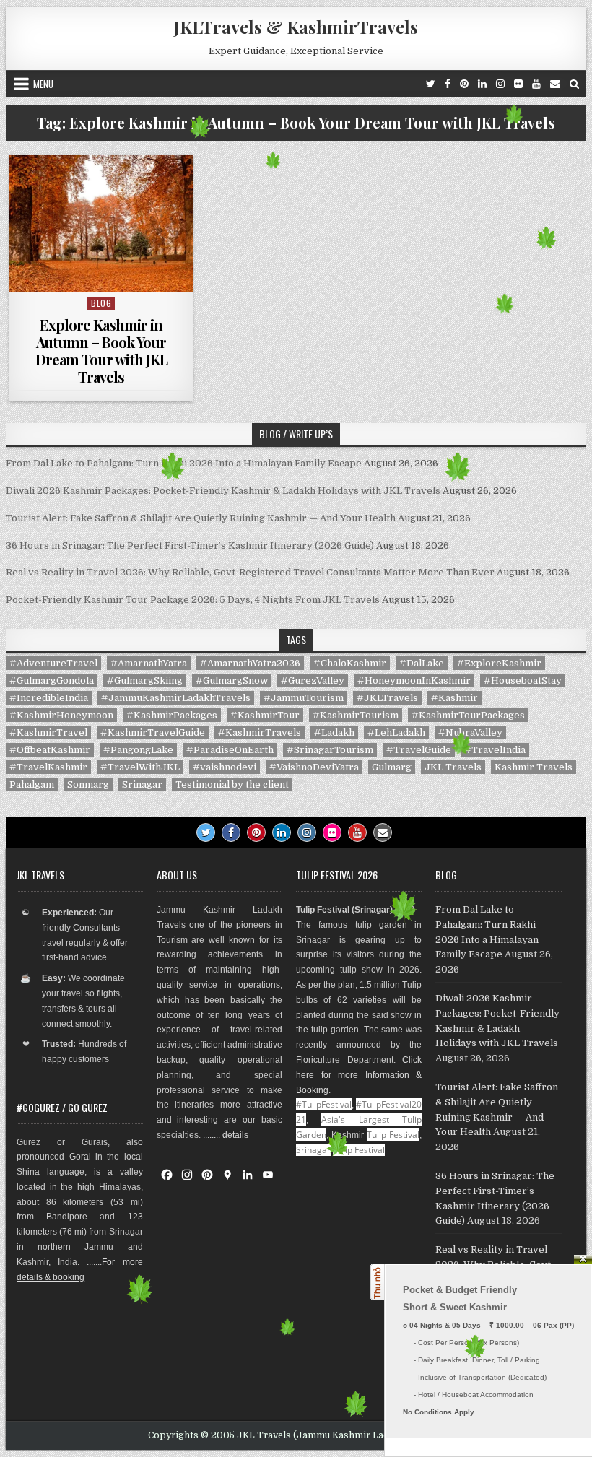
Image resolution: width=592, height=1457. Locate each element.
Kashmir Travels (534, 767)
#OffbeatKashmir (49, 749)
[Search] (574, 83)
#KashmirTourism (356, 715)
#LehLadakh (396, 732)
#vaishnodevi (224, 767)
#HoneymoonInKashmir (414, 680)
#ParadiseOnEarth (230, 749)
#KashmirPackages (171, 715)
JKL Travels (453, 767)
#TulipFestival (324, 1104)
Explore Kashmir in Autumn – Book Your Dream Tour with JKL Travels (101, 350)
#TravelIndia (495, 749)
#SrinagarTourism (330, 749)
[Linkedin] (482, 83)
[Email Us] (555, 83)
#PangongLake (138, 749)
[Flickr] (518, 83)
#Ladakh (334, 732)
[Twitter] (430, 83)
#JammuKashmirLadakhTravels (176, 697)
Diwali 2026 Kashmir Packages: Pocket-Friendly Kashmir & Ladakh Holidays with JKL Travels (223, 490)
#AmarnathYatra (148, 663)
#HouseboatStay (523, 680)
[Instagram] (500, 83)
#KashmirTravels (259, 732)
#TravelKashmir (48, 767)
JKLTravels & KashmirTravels (296, 26)
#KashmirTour (265, 715)
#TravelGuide (418, 749)
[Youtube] (536, 83)
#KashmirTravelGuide (152, 732)
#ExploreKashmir (499, 663)
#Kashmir (454, 697)
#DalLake (421, 663)
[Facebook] (447, 83)
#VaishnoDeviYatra (314, 767)
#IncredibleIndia (48, 697)
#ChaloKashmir (349, 663)
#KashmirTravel (48, 732)
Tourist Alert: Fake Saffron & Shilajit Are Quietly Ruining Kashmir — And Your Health (201, 518)
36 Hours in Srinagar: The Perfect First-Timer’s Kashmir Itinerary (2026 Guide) (190, 545)
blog (101, 303)
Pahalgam (31, 784)
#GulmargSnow (232, 680)
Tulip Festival (393, 1134)
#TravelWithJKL (140, 767)
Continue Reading (105, 274)
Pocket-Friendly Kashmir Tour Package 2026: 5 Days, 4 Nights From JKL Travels (193, 599)
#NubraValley (470, 732)
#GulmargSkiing (145, 680)
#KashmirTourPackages (468, 715)
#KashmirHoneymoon (61, 715)
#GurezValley (312, 680)
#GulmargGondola (51, 680)
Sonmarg (88, 784)
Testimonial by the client (232, 784)
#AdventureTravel (53, 663)
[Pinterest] (464, 83)
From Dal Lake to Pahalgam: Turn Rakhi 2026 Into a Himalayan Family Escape (184, 463)
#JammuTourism (304, 697)
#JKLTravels (387, 697)
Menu (43, 84)
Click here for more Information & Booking (359, 1075)
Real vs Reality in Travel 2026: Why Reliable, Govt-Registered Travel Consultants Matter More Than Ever (250, 572)
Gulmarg (392, 767)
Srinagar (142, 784)
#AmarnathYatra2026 (250, 663)
